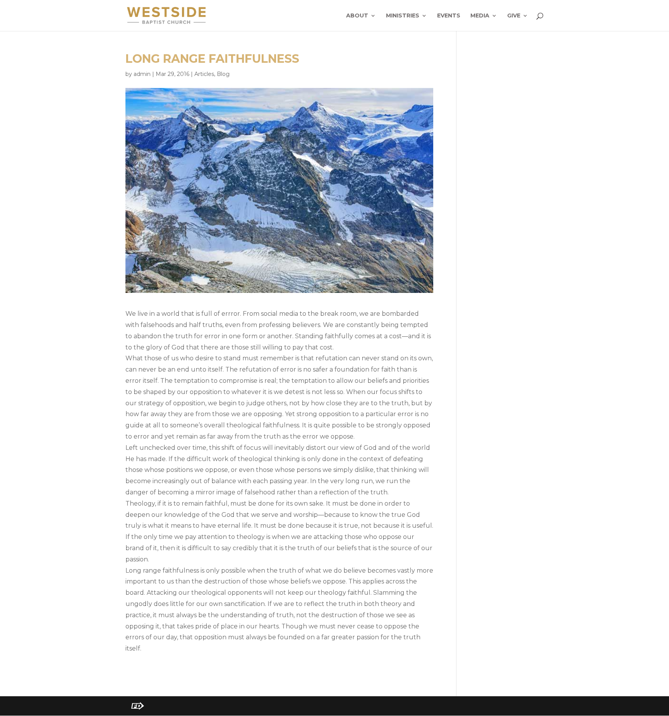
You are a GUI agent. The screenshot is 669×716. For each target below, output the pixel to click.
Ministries (402, 16)
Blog (223, 74)
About (357, 16)
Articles (204, 74)
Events (448, 16)
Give (513, 16)
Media (479, 16)
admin (142, 74)
